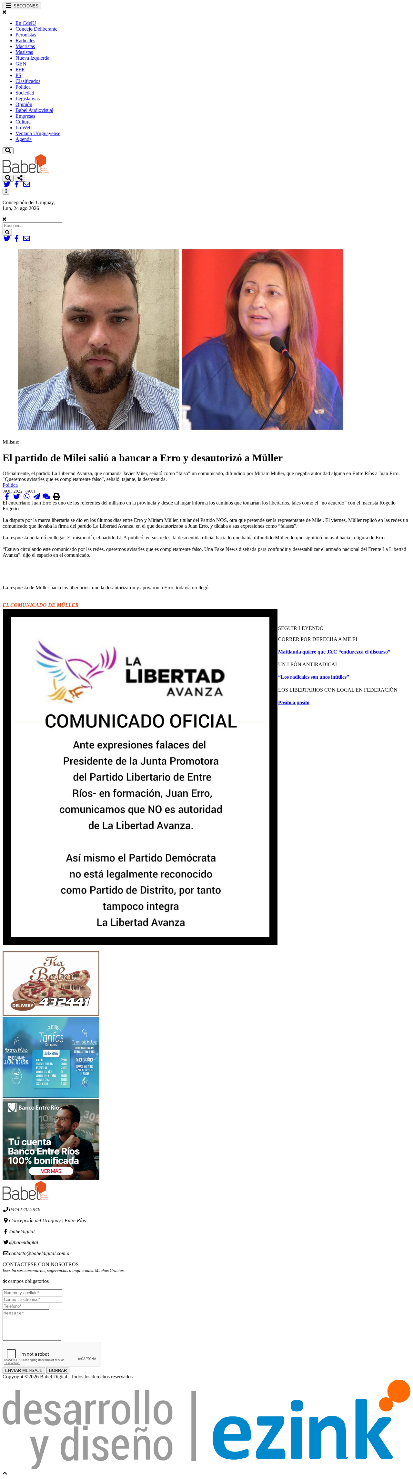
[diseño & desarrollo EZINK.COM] (206, 1467)
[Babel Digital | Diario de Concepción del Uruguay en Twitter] (8, 184)
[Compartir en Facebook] (8, 497)
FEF (20, 69)
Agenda (23, 139)
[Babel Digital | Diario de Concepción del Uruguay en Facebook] (18, 184)
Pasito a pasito (293, 702)
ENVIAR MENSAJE (24, 1370)
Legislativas (27, 98)
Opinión (23, 104)
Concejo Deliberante (36, 29)
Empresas (25, 116)
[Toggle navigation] (8, 150)
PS (18, 75)
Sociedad (24, 92)
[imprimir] (56, 497)
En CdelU (25, 23)
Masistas (24, 52)
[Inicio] (26, 172)
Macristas (25, 46)
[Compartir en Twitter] (18, 497)
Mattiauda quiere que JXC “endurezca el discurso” (334, 652)
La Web (23, 127)
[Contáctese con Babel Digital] (26, 184)
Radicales (25, 40)
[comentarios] (47, 497)
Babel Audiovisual (34, 110)
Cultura (23, 122)
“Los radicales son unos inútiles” (313, 677)
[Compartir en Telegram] (37, 497)
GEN (20, 63)
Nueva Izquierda (32, 58)
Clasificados (27, 81)
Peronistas (25, 34)
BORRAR (58, 1370)
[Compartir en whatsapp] (27, 497)
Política (23, 87)
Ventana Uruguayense (37, 133)
